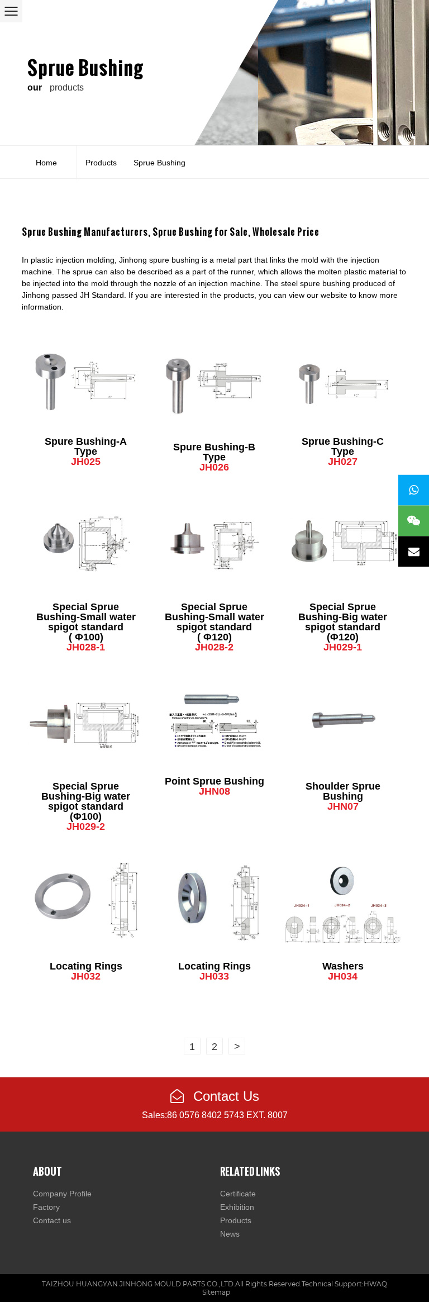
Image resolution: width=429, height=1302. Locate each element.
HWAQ (375, 1284)
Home (46, 162)
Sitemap (216, 1292)
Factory (46, 1207)
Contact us (52, 1220)
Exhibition (237, 1207)
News (230, 1233)
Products (101, 162)
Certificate (238, 1193)
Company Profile (62, 1193)
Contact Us (224, 1096)
